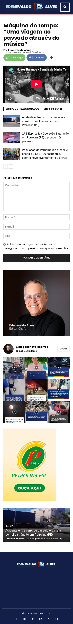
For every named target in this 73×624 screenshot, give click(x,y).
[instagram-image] (14, 368)
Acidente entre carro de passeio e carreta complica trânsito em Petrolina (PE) (43, 121)
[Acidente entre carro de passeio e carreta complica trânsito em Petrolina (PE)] (11, 121)
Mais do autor (52, 109)
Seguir (63, 348)
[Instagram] (24, 619)
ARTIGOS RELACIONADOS (22, 109)
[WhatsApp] (56, 619)
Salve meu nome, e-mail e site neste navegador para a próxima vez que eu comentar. (36, 246)
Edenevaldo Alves (19, 50)
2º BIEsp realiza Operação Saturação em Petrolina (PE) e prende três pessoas (45, 137)
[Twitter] (48, 619)
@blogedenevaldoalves (32, 347)
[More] (51, 57)
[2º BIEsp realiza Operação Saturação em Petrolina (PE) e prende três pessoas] (11, 137)
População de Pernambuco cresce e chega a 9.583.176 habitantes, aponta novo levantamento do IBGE (45, 153)
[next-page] (11, 166)
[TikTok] (32, 619)
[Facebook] (16, 619)
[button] (65, 7)
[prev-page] (5, 166)
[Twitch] (40, 619)
